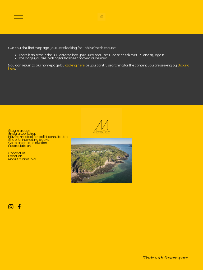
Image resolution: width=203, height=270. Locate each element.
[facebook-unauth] (19, 206)
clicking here (75, 65)
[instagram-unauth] (10, 206)
